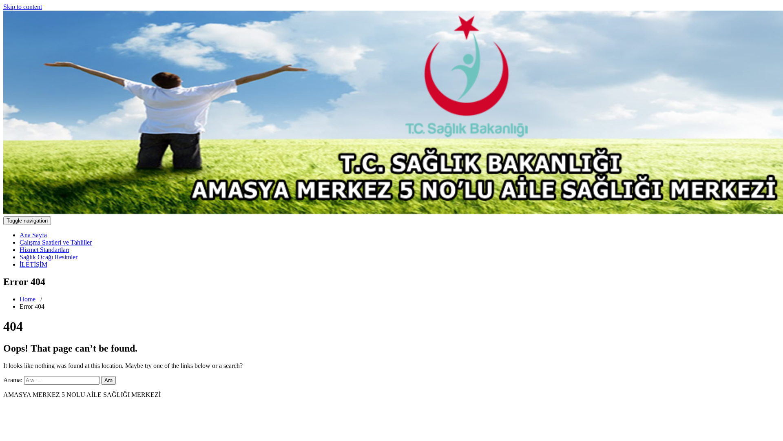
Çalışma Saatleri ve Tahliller (56, 242)
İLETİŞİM (33, 264)
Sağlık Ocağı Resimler (48, 257)
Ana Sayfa (33, 235)
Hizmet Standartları (44, 249)
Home (27, 299)
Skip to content (22, 6)
